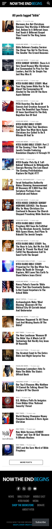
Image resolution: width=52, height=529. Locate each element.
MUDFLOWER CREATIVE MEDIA (26, 525)
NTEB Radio (23, 501)
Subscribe (41, 522)
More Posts (26, 462)
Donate (40, 505)
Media (36, 501)
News (11, 496)
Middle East (39, 496)
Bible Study (23, 496)
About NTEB (28, 509)
